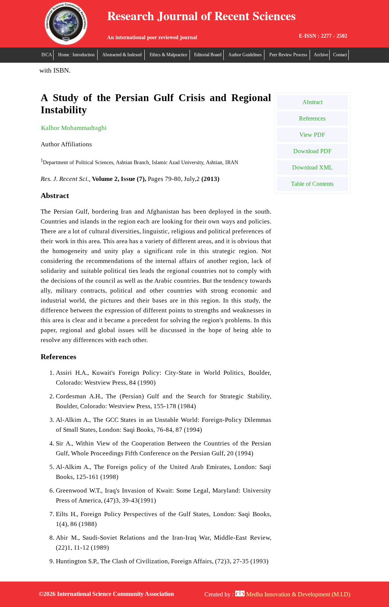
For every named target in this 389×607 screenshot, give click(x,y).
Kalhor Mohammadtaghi (74, 128)
